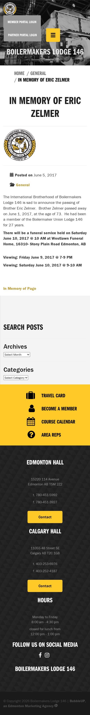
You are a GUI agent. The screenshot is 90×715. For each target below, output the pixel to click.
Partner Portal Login (22, 35)
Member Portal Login (22, 22)
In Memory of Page (19, 288)
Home (19, 73)
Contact (45, 516)
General (38, 73)
